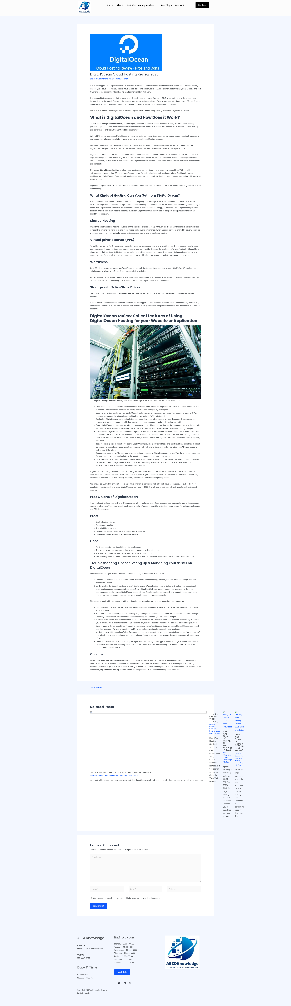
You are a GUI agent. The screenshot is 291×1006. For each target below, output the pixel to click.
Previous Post (94, 688)
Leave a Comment (98, 79)
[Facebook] (119, 983)
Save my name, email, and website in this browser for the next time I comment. (127, 898)
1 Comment (227, 753)
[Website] (184, 889)
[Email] (125, 983)
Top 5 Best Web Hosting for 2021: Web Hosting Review (120, 772)
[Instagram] (130, 983)
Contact (179, 5)
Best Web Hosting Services (140, 5)
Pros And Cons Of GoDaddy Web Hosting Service (239, 742)
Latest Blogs (165, 5)
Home (110, 5)
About (120, 5)
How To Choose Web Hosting (213, 718)
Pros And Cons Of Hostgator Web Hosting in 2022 (227, 740)
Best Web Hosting (111, 775)
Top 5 (130, 775)
